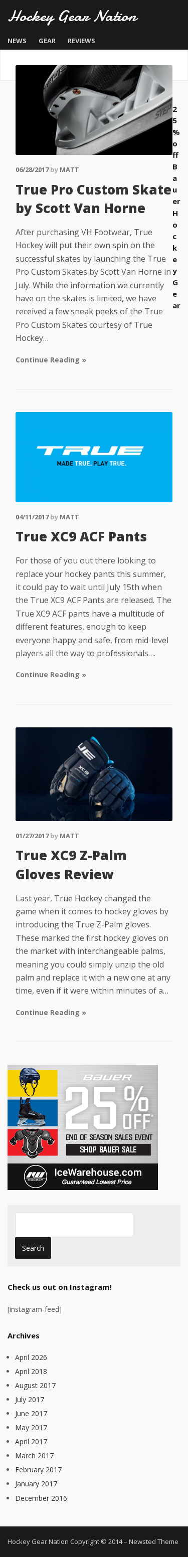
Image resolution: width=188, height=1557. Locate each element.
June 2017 (31, 1413)
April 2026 (31, 1357)
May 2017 (31, 1427)
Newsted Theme (153, 1541)
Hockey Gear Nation (72, 16)
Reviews (81, 40)
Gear (47, 40)
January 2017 (36, 1483)
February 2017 (38, 1469)
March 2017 (34, 1455)
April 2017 (31, 1441)
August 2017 (35, 1385)
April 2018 (31, 1371)
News (17, 40)
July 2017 (29, 1399)
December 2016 (41, 1498)
